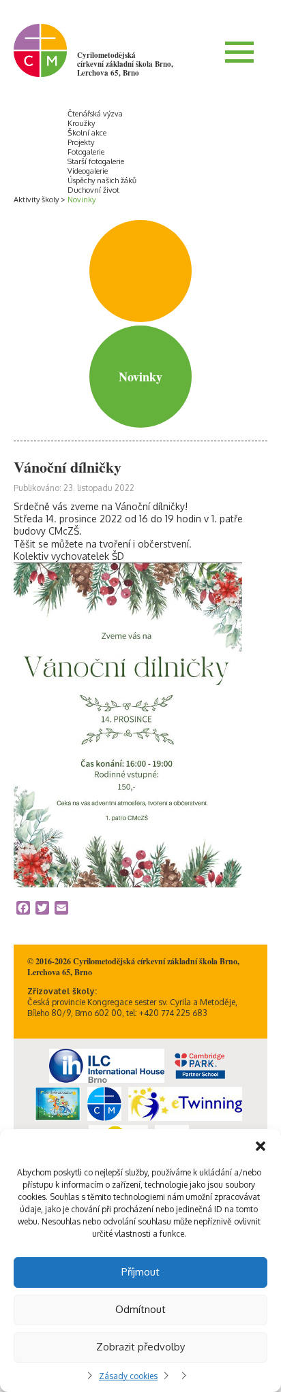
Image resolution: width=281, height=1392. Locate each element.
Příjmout (140, 1271)
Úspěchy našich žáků (102, 180)
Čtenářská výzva (95, 113)
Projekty (81, 142)
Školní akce (87, 133)
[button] (260, 1146)
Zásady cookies (128, 1376)
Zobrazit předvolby (140, 1346)
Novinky (81, 199)
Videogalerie (88, 171)
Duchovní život (93, 190)
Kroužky (81, 123)
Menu (239, 51)
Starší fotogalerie (96, 161)
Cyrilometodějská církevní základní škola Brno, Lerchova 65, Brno (125, 64)
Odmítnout (140, 1309)
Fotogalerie (86, 152)
